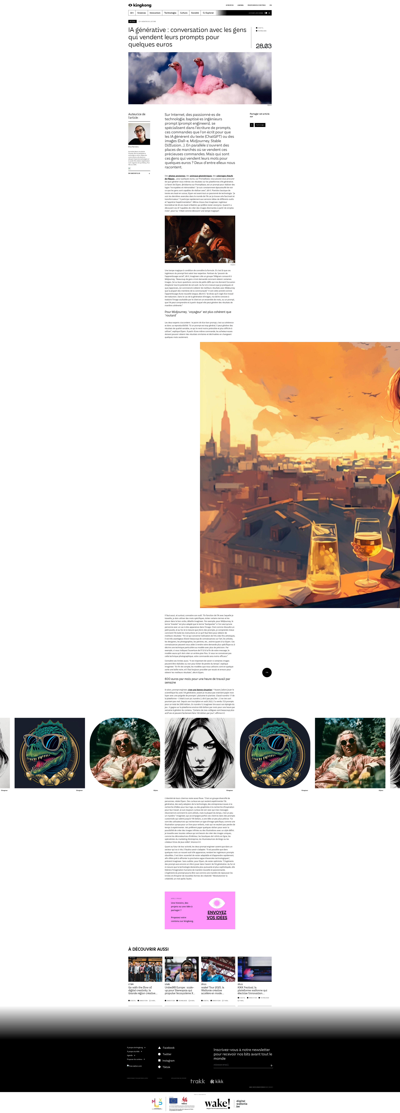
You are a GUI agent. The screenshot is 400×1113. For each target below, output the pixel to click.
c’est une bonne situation (200, 689)
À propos (229, 5)
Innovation (155, 13)
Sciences (141, 13)
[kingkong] (139, 5)
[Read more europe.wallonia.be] (173, 1104)
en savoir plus (134, 173)
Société (195, 13)
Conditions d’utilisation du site (137, 1078)
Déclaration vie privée (178, 1078)
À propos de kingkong (135, 1047)
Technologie (170, 13)
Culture (183, 13)
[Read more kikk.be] (216, 1081)
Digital (261, 28)
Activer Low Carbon (256, 13)
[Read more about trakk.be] (198, 1081)
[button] (270, 755)
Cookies (159, 1078)
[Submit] (271, 1065)
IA (251, 125)
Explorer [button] (210, 13)
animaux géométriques (201, 176)
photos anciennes (177, 176)
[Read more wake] (226, 1104)
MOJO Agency (269, 1087)
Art (132, 13)
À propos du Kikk (133, 1051)
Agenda (240, 5)
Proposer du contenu (257, 5)
